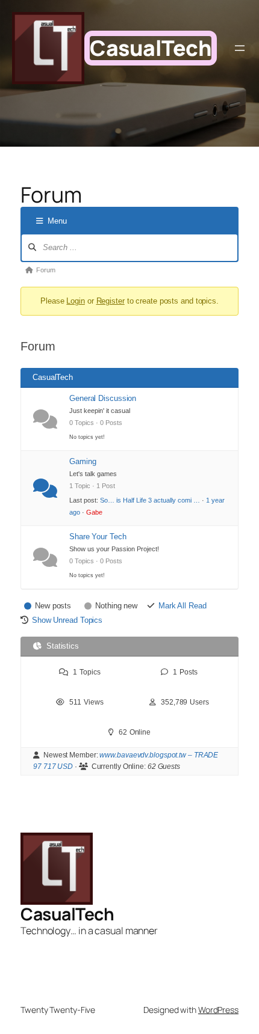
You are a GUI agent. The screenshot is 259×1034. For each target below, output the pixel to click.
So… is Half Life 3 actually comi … (150, 500)
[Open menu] (239, 48)
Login (75, 300)
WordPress (218, 1009)
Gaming (82, 461)
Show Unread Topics (67, 620)
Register (110, 300)
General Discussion (102, 398)
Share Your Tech (97, 536)
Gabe (94, 512)
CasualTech (150, 48)
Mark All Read (182, 605)
